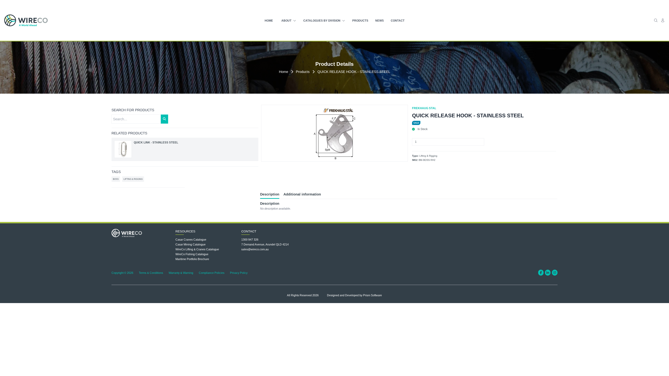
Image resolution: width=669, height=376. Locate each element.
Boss (116, 179)
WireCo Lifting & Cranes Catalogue (197, 249)
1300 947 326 (249, 239)
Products (360, 20)
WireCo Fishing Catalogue (191, 254)
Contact (398, 20)
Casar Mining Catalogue (190, 244)
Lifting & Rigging (133, 179)
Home (269, 20)
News (379, 20)
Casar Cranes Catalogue (190, 239)
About (286, 20)
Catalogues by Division (321, 20)
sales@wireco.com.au (255, 249)
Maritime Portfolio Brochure (192, 259)
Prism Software (372, 295)
